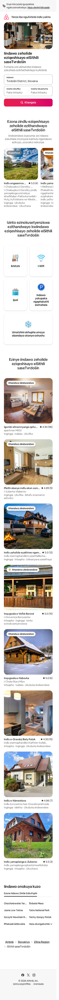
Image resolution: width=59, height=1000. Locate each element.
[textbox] (16, 92)
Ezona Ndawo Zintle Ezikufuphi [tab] (20, 893)
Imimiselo (39, 984)
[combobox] (28, 81)
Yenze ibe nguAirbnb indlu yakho (31, 17)
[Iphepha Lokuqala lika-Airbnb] (6, 17)
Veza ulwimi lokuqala (38, 7)
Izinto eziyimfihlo (21, 984)
